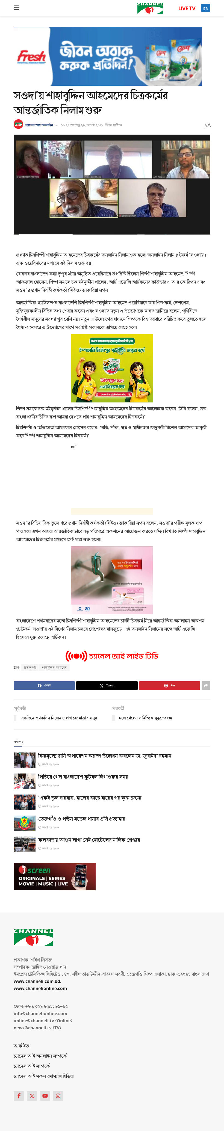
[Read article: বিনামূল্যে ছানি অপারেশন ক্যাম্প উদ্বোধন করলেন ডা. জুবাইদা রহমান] (25, 760)
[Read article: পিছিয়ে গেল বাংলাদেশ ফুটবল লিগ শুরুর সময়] (25, 781)
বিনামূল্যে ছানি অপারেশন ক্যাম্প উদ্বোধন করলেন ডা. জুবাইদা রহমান (104, 756)
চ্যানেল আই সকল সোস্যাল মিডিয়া (43, 1076)
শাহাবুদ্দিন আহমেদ (54, 667)
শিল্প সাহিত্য (113, 125)
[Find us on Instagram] (58, 1096)
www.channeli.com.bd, (37, 981)
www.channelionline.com (41, 988)
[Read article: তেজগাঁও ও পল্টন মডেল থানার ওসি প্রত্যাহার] (25, 823)
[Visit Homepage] (150, 8)
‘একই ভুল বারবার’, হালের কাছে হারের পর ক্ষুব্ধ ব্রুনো (89, 798)
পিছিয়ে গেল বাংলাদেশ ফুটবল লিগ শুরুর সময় (83, 777)
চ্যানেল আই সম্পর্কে (32, 1066)
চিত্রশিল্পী (30, 667)
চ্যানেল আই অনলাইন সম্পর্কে (40, 1056)
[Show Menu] (16, 8)
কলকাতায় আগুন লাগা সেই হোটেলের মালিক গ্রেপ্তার (89, 840)
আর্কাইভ (21, 1046)
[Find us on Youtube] (45, 1096)
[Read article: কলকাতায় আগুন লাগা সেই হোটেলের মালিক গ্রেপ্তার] (25, 844)
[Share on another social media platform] (206, 685)
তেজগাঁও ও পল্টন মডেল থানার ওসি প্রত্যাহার (81, 819)
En (206, 8)
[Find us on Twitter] (32, 1096)
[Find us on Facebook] (19, 1096)
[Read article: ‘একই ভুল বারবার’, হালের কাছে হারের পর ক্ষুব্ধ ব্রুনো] (25, 802)
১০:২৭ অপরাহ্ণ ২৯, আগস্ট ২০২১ (82, 125)
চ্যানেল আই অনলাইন (39, 125)
